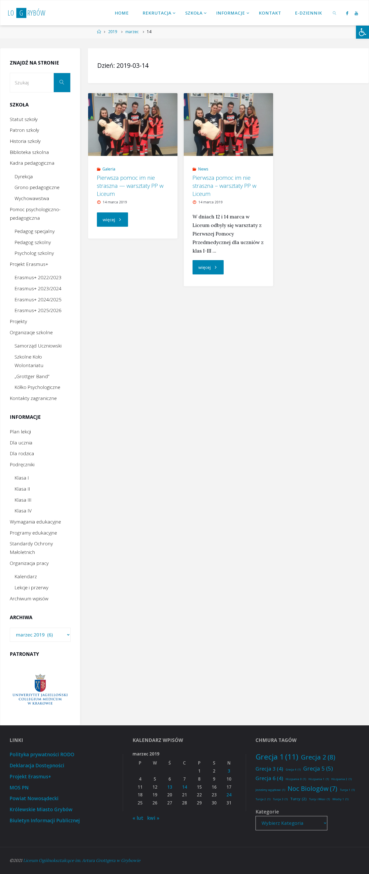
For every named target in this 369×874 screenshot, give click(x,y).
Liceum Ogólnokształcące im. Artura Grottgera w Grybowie (81, 860)
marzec (132, 31)
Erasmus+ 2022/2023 (38, 277)
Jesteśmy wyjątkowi (270, 790)
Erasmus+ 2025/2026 (38, 310)
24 (228, 795)
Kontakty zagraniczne (33, 398)
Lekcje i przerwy (31, 587)
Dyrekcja (24, 176)
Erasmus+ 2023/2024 (38, 288)
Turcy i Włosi (319, 799)
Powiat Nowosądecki (34, 798)
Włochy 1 (340, 799)
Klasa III (23, 500)
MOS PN (19, 787)
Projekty (18, 321)
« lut (138, 818)
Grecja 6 (269, 778)
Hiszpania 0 (296, 779)
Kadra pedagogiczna (32, 163)
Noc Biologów (312, 788)
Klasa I (22, 478)
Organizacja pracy (29, 563)
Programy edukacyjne (33, 533)
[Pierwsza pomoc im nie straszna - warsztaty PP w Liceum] (228, 124)
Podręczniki (22, 464)
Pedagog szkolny (33, 242)
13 (169, 787)
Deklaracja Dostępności (37, 765)
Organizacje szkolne (31, 332)
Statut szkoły (24, 119)
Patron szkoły (24, 130)
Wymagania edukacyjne (35, 521)
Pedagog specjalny (35, 231)
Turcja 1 (347, 790)
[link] (334, 12)
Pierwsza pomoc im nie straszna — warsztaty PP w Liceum (130, 186)
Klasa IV (23, 510)
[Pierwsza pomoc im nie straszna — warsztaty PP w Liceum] (132, 124)
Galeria (108, 169)
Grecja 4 (293, 769)
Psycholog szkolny (34, 253)
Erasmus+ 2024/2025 (38, 299)
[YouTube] (356, 13)
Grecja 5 (318, 768)
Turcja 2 (263, 799)
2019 (112, 31)
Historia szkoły (25, 141)
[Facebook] (347, 13)
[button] (362, 32)
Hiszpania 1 (319, 779)
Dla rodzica (22, 453)
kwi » (153, 818)
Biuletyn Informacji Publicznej (45, 820)
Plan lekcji (20, 431)
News (203, 169)
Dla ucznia (21, 442)
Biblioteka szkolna (29, 152)
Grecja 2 (318, 757)
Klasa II (22, 489)
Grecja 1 (277, 757)
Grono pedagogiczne (37, 187)
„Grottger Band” (32, 376)
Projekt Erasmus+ (29, 264)
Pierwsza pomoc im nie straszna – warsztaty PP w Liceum (224, 186)
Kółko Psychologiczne (37, 387)
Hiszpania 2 (341, 779)
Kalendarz (26, 576)
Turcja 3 (280, 799)
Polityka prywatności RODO (42, 754)
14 (184, 787)
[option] (40, 689)
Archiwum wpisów (29, 598)
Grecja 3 (269, 768)
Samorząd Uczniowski (38, 345)
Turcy (298, 798)
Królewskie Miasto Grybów (41, 809)
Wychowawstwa (32, 198)
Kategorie (267, 811)
